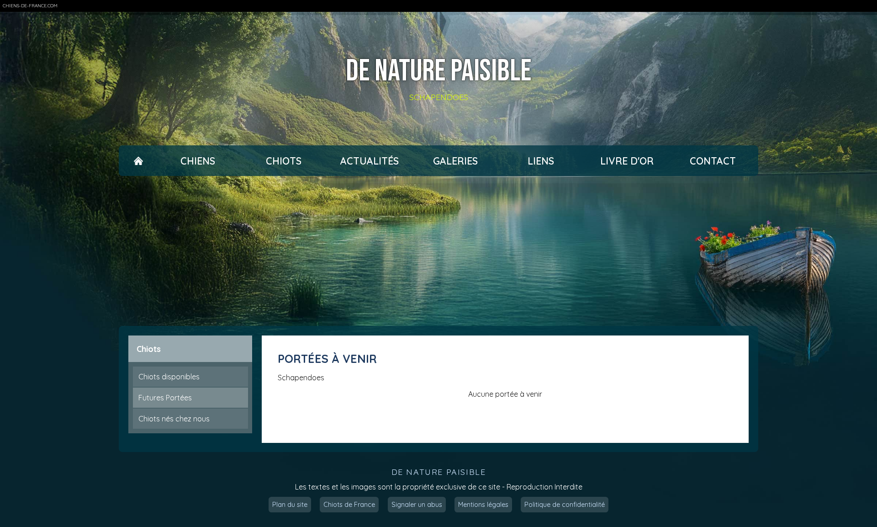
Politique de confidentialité (564, 504)
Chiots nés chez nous (174, 418)
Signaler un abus (416, 504)
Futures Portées (165, 397)
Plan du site (289, 504)
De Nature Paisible (438, 71)
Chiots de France (349, 504)
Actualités (369, 161)
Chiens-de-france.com (30, 6)
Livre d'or (627, 161)
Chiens (197, 161)
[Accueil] (138, 161)
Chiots (283, 161)
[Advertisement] (438, 251)
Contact (713, 161)
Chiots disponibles (169, 376)
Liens (541, 161)
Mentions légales (483, 504)
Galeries (455, 161)
